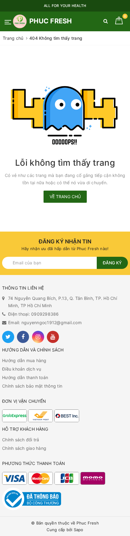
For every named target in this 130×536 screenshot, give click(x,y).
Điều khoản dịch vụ (21, 368)
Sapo (78, 529)
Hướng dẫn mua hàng (24, 360)
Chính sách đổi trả (20, 439)
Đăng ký (112, 262)
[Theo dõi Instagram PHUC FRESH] (38, 337)
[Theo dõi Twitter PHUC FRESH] (8, 337)
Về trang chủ (65, 196)
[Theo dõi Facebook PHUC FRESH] (23, 337)
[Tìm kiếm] (105, 22)
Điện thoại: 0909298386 (33, 314)
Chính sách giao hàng (24, 448)
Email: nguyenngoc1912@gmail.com (45, 322)
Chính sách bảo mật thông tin (32, 385)
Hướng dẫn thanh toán (25, 377)
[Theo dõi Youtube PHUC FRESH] (53, 337)
